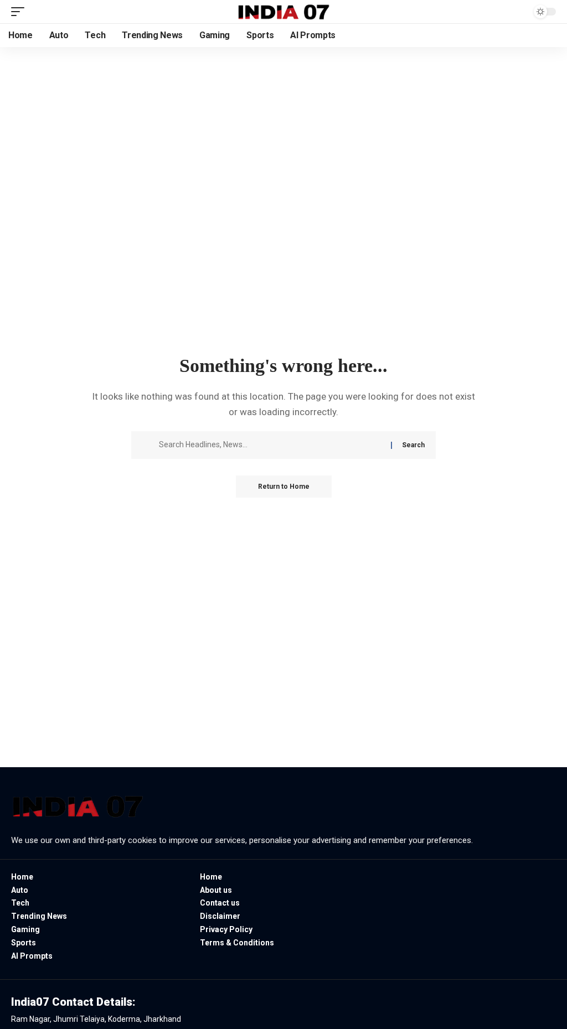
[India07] (283, 11)
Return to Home (284, 486)
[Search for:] (271, 445)
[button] (20, 11)
